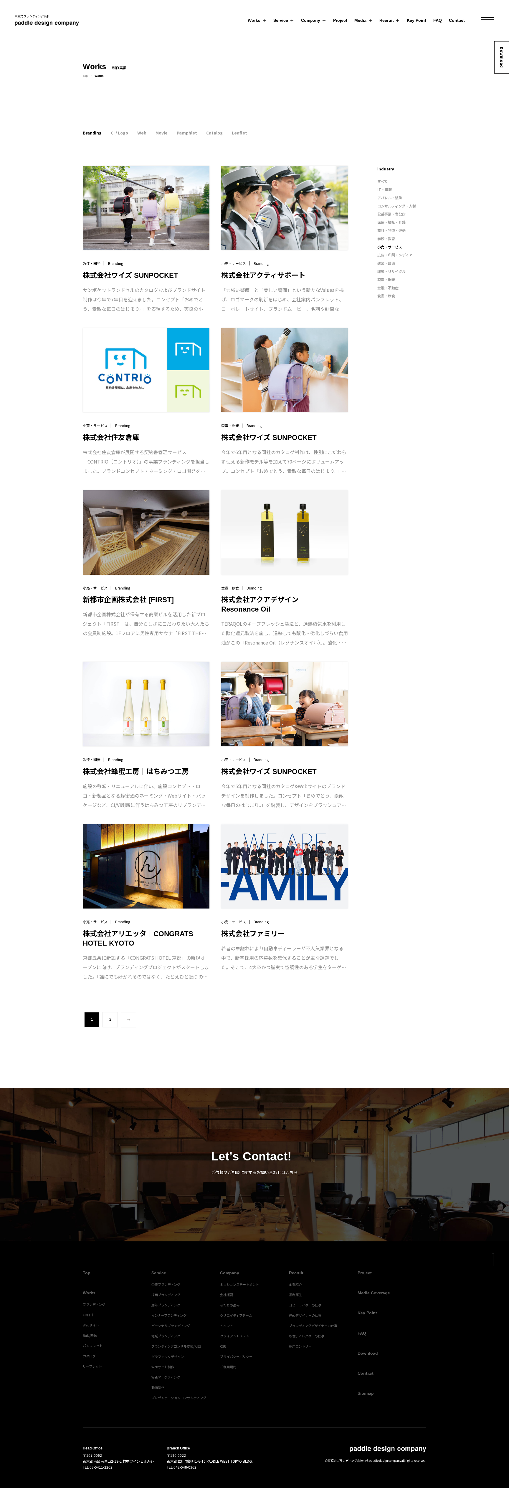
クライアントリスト (234, 1335)
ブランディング (94, 1304)
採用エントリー (300, 1346)
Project (340, 20)
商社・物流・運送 (391, 230)
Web (141, 133)
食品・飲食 (386, 295)
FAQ (437, 20)
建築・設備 (386, 262)
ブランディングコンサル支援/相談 (176, 1346)
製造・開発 (386, 279)
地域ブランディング (165, 1335)
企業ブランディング (165, 1284)
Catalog (214, 133)
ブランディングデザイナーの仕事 (313, 1325)
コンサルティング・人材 (396, 205)
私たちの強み (229, 1305)
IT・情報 (384, 189)
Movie (162, 133)
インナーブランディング (168, 1315)
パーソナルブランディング (170, 1325)
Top (85, 75)
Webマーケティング (165, 1377)
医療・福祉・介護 (391, 222)
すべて (382, 181)
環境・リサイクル (391, 271)
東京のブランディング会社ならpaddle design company (364, 1460)
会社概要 (226, 1294)
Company (310, 20)
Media (360, 20)
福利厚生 (295, 1294)
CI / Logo (119, 133)
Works (254, 20)
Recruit (386, 20)
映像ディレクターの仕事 (306, 1335)
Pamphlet (187, 133)
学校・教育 (386, 238)
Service (280, 20)
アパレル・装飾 (389, 197)
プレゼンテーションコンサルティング (178, 1397)
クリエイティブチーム (236, 1315)
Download (502, 57)
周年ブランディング (165, 1305)
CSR (223, 1346)
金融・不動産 (388, 287)
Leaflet (239, 133)
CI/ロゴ (88, 1314)
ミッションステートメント (239, 1284)
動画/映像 (90, 1335)
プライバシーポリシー (236, 1356)
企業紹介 (295, 1284)
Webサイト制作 (162, 1366)
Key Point (416, 20)
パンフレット (93, 1345)
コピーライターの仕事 (305, 1305)
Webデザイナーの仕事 (305, 1315)
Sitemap (366, 1393)
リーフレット (92, 1366)
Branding (92, 133)
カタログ (89, 1356)
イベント (226, 1325)
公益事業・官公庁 (391, 213)
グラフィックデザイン (167, 1356)
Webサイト (91, 1325)
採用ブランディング (165, 1294)
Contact (457, 20)
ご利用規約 (228, 1366)
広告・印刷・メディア (394, 254)
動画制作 (157, 1387)
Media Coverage (374, 1293)
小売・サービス (389, 246)
